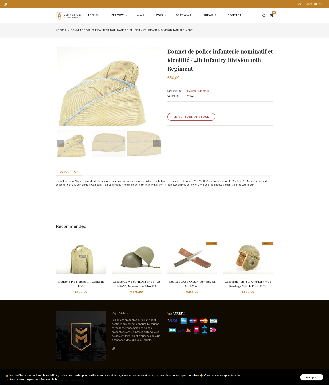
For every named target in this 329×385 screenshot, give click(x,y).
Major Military (120, 313)
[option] (109, 86)
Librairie (209, 15)
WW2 (160, 15)
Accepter (312, 377)
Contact (234, 15)
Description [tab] (69, 171)
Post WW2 (183, 15)
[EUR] (301, 3)
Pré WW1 (118, 15)
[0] (270, 15)
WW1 (140, 15)
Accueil (93, 15)
